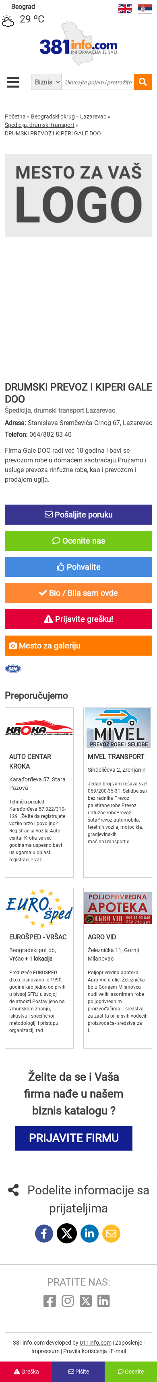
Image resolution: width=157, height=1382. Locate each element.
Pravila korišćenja (85, 1351)
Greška (29, 1371)
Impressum (46, 1351)
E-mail (118, 1351)
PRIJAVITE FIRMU (74, 1138)
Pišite (81, 1371)
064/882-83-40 (50, 434)
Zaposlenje (129, 1342)
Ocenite (134, 1371)
